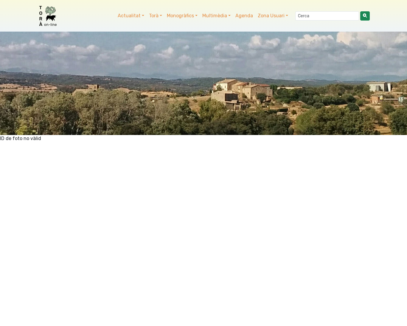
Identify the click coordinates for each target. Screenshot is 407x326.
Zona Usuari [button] (271, 15)
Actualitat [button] (129, 15)
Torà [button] (154, 15)
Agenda (244, 15)
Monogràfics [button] (180, 15)
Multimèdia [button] (214, 15)
